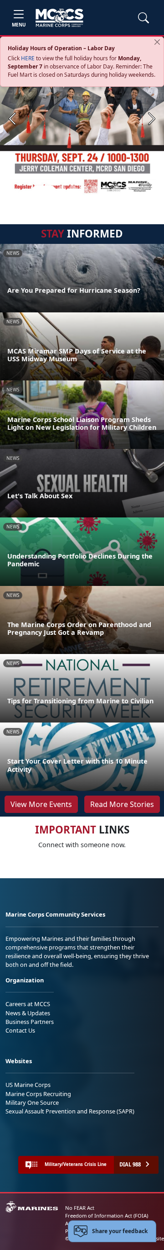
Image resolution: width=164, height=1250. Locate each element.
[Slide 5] (95, 189)
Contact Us (20, 1030)
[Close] (157, 42)
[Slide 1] (43, 189)
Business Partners (29, 1022)
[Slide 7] (117, 189)
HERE (28, 58)
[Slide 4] (84, 189)
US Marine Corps (28, 1085)
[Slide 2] (62, 189)
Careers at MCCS (27, 1004)
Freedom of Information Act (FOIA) (106, 1215)
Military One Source (32, 1102)
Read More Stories (122, 804)
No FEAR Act (79, 1207)
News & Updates (27, 1013)
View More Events (41, 804)
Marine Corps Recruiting (38, 1094)
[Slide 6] (106, 189)
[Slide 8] (127, 189)
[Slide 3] (73, 189)
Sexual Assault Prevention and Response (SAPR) (69, 1111)
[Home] (59, 17)
